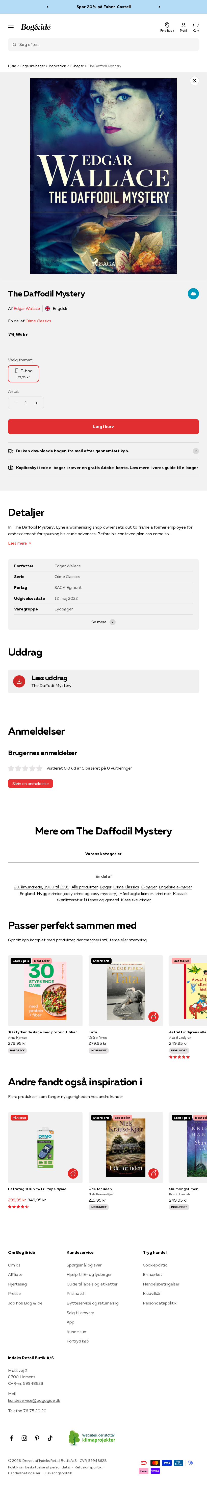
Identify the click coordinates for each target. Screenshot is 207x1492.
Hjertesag (17, 1283)
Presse (14, 1293)
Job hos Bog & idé (25, 1302)
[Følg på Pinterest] (37, 1438)
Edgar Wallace (27, 308)
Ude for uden (100, 1189)
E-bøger (77, 66)
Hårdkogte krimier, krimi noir (145, 893)
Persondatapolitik (159, 1302)
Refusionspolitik (88, 1467)
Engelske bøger (32, 66)
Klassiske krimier (136, 899)
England (27, 893)
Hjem (12, 66)
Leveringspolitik (58, 1473)
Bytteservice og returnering (93, 1302)
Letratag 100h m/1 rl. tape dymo (37, 1189)
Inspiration (57, 66)
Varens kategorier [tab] (103, 853)
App (70, 1322)
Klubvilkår (152, 1293)
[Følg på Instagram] (24, 1438)
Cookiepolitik (155, 1264)
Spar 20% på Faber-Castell (103, 6)
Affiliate (15, 1274)
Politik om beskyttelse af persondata (39, 1467)
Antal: (13, 391)
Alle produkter (84, 886)
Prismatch (76, 1293)
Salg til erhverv (80, 1312)
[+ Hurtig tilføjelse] (153, 1016)
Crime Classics (38, 320)
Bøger (105, 886)
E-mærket (152, 1274)
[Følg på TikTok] (50, 1438)
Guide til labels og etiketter (92, 1283)
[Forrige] (47, 7)
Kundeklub (76, 1331)
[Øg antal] (36, 403)
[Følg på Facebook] (11, 1438)
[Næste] (159, 7)
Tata (93, 1032)
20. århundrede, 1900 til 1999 (41, 886)
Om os (14, 1264)
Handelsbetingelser (161, 1283)
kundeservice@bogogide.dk (34, 1400)
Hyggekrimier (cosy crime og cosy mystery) (77, 893)
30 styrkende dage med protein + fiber (42, 1032)
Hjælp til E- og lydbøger (89, 1274)
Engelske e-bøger (175, 886)
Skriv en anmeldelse (30, 783)
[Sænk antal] (15, 403)
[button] (179, 1056)
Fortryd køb (78, 1341)
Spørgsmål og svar (84, 1264)
